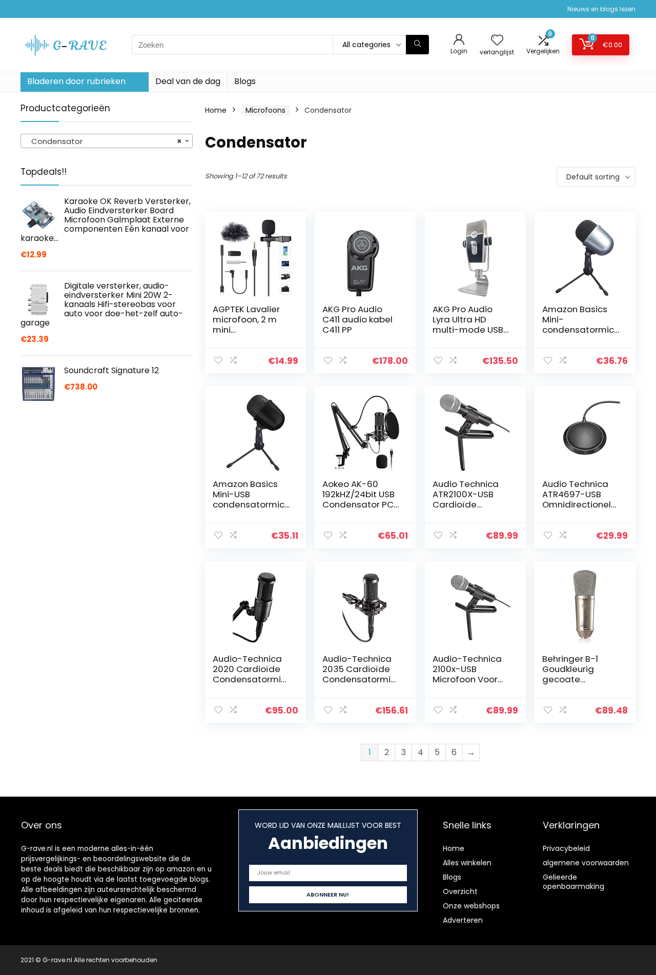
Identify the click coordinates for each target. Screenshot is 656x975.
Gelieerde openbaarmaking (573, 881)
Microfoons (265, 110)
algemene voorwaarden (586, 863)
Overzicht (460, 891)
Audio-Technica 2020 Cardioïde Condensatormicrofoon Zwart (251, 674)
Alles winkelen (467, 863)
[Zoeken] (417, 44)
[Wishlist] (497, 40)
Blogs (245, 81)
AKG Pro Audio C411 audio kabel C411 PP (357, 319)
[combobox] (106, 141)
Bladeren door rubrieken (76, 81)
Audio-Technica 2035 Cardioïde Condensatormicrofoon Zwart (360, 674)
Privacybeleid (566, 848)
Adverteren (463, 920)
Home (216, 110)
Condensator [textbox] (103, 141)
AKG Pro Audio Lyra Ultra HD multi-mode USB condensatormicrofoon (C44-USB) (470, 329)
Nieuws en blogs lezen (601, 9)
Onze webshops (471, 906)
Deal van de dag (187, 81)
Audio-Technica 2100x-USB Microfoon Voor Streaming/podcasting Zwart (469, 679)
